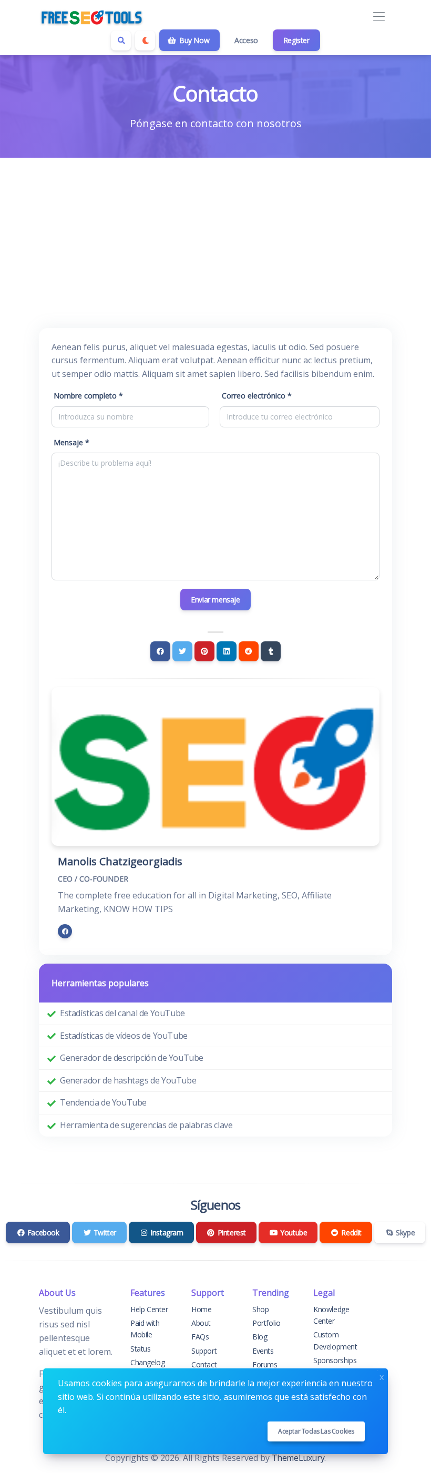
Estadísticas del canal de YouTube (122, 1013)
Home (201, 1309)
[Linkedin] (227, 651)
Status (140, 1349)
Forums (265, 1364)
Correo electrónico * (257, 396)
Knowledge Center (331, 1315)
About (201, 1323)
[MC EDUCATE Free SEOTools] (91, 16)
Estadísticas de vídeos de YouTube (124, 1035)
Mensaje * (71, 442)
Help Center (149, 1309)
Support (204, 1351)
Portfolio (266, 1323)
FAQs (200, 1337)
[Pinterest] (204, 651)
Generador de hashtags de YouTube (128, 1080)
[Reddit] (249, 651)
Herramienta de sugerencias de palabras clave (146, 1125)
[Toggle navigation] (378, 17)
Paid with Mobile (144, 1328)
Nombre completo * (88, 396)
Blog (259, 1337)
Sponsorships (334, 1360)
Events (263, 1351)
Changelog (147, 1362)
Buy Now (193, 40)
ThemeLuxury (298, 1458)
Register (296, 40)
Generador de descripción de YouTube (131, 1057)
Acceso (246, 40)
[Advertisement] (215, 236)
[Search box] (121, 40)
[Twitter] (182, 651)
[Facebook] (160, 651)
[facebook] (65, 931)
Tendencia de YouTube (103, 1102)
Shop (260, 1309)
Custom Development (335, 1340)
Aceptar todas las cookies (316, 1431)
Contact (204, 1364)
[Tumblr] (271, 651)
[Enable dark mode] (145, 40)
